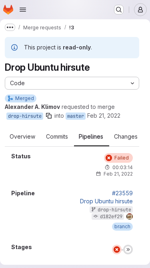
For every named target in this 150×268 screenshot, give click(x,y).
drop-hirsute (25, 116)
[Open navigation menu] (22, 9)
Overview (22, 136)
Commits (57, 136)
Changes (126, 136)
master (75, 116)
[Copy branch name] (49, 116)
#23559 (122, 193)
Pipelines (91, 136)
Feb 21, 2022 (103, 115)
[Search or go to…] (119, 9)
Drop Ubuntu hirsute (106, 201)
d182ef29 (111, 216)
